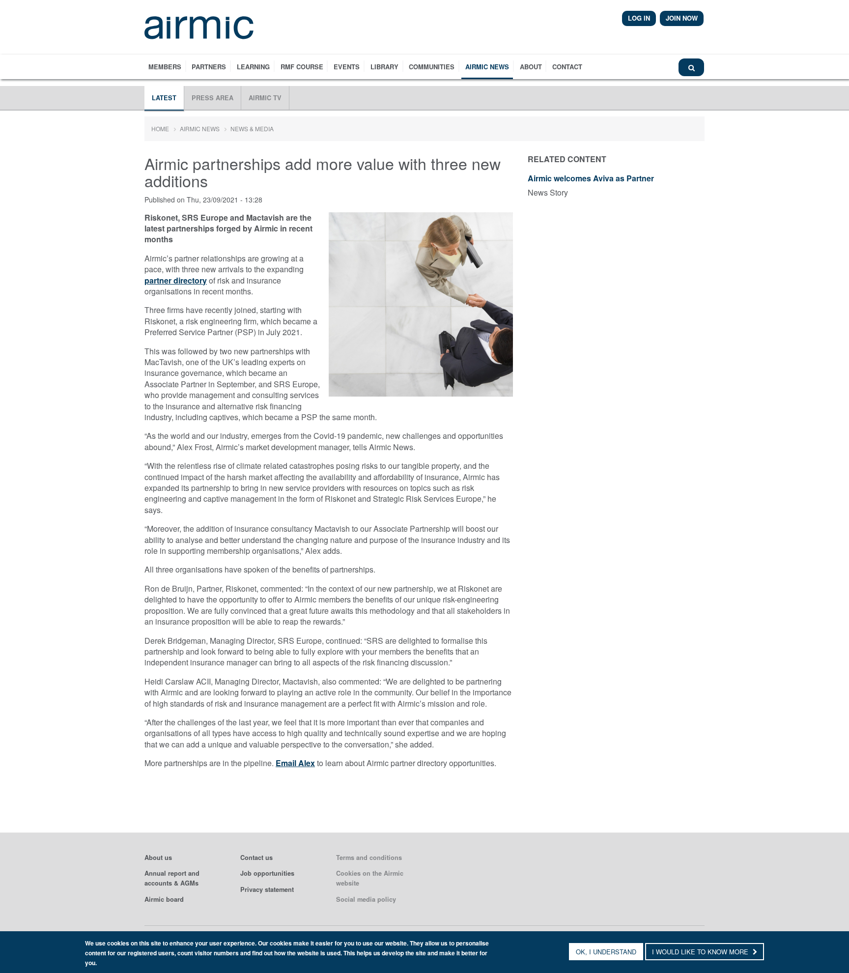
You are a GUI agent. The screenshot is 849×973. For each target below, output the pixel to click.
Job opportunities (267, 873)
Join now (682, 18)
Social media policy (366, 899)
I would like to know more (701, 951)
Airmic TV (265, 97)
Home (160, 128)
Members (164, 66)
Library (384, 66)
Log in (639, 18)
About (531, 66)
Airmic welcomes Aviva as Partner (591, 178)
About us (158, 857)
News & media (252, 128)
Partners (209, 66)
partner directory (175, 280)
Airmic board (164, 899)
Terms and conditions (369, 857)
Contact (567, 66)
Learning (253, 66)
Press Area (212, 97)
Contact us (256, 857)
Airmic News (487, 66)
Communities (431, 66)
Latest (164, 97)
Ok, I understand (606, 951)
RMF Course (302, 66)
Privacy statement (267, 889)
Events (347, 66)
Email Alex (295, 763)
